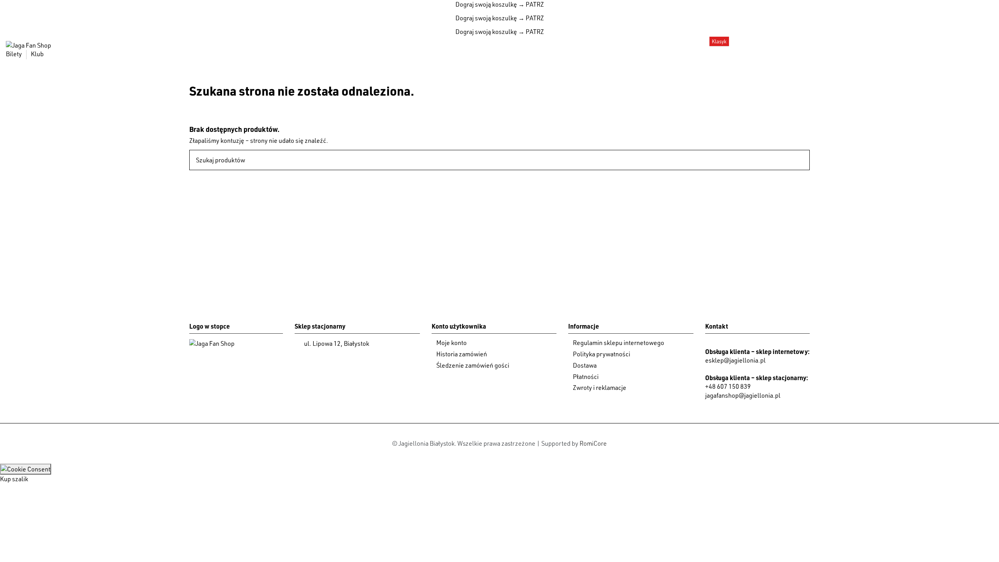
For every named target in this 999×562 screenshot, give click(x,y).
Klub (37, 54)
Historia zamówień (461, 354)
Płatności (586, 377)
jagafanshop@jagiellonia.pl (742, 395)
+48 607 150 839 (728, 386)
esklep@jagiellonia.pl (735, 360)
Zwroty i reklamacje (599, 387)
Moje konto (451, 343)
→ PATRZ (530, 4)
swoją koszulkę (486, 4)
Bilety (14, 54)
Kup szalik (14, 479)
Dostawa (585, 365)
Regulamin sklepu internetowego (618, 343)
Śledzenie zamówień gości (472, 365)
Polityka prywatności (601, 354)
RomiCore (593, 443)
